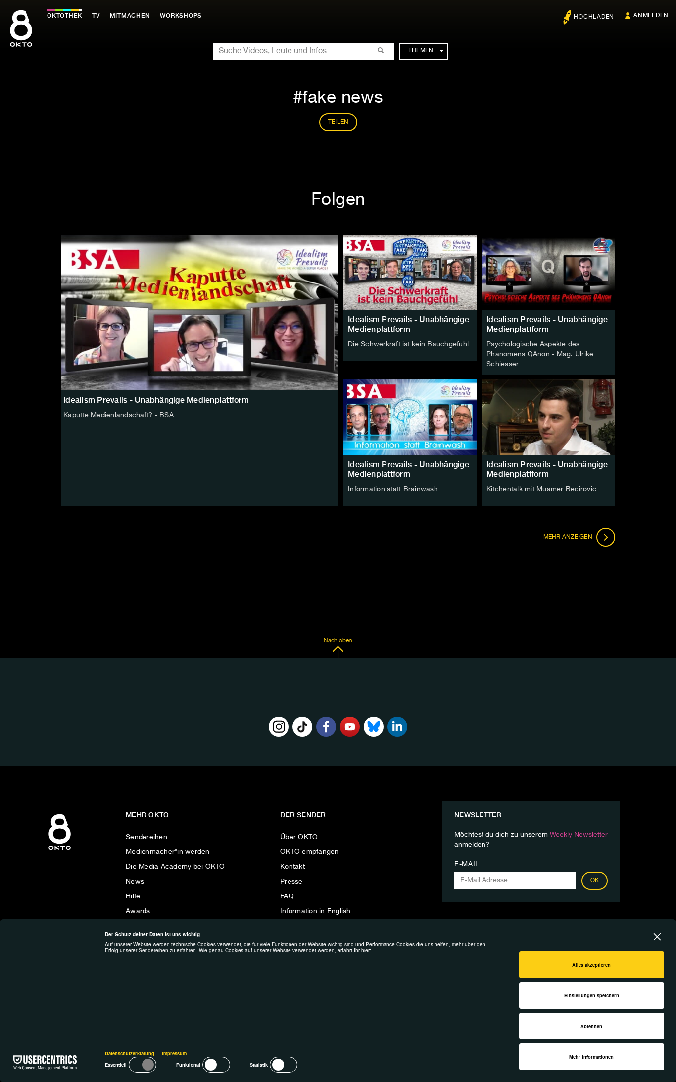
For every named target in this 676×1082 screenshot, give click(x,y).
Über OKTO (299, 837)
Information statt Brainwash (393, 489)
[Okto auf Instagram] (279, 727)
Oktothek (64, 15)
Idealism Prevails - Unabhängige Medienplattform (408, 324)
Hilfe (133, 896)
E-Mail (467, 864)
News (135, 881)
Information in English (315, 911)
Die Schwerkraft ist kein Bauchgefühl (408, 344)
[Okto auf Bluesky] (374, 727)
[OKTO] (21, 37)
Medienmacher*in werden (168, 851)
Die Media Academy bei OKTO (175, 866)
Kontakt (292, 866)
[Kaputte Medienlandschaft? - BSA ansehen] (199, 312)
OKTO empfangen (309, 851)
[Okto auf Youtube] (350, 727)
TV (96, 15)
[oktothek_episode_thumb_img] (410, 272)
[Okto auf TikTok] (302, 727)
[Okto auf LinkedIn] (397, 727)
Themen (421, 51)
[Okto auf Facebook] (326, 727)
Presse (291, 881)
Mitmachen (130, 15)
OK (594, 881)
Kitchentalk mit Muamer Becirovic (541, 489)
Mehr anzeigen (568, 537)
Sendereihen (146, 837)
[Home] (59, 850)
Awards (138, 911)
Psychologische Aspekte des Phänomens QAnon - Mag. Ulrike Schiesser (539, 354)
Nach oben (338, 641)
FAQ (287, 896)
